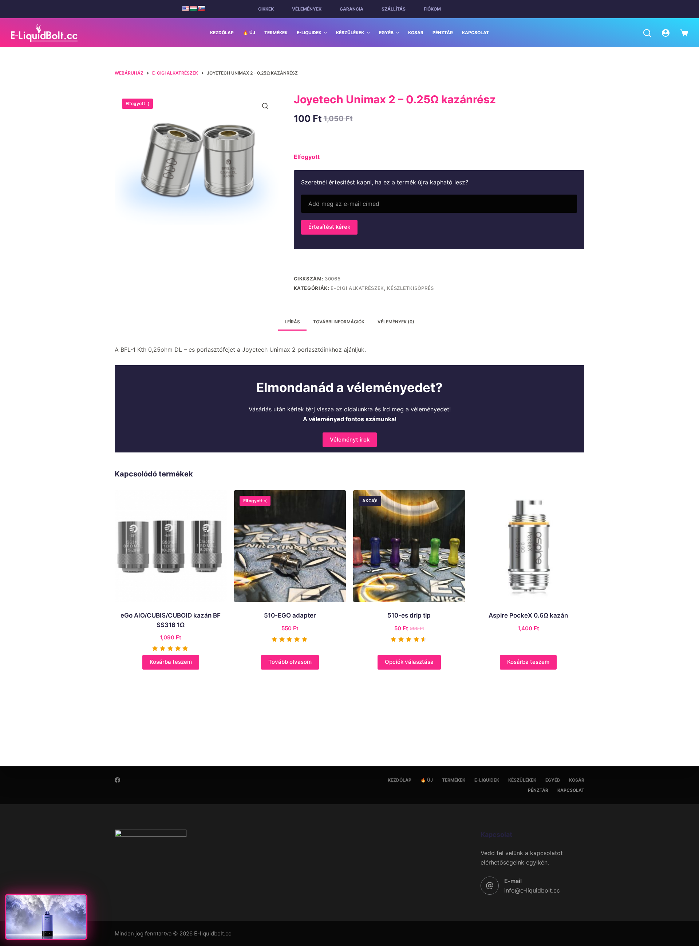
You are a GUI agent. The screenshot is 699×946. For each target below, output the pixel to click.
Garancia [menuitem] (351, 9)
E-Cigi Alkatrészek (357, 288)
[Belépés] (666, 33)
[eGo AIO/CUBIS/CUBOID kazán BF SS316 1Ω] (171, 546)
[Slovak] (201, 8)
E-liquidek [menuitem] (309, 32)
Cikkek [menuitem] (266, 9)
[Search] (647, 33)
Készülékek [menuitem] (350, 32)
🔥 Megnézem (45, 929)
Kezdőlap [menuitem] (222, 32)
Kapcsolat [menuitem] (475, 32)
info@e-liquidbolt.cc (532, 890)
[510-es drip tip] (409, 546)
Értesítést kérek (329, 226)
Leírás (292, 321)
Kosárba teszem (171, 661)
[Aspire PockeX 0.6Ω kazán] (529, 546)
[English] (185, 8)
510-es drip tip (409, 615)
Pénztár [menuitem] (443, 32)
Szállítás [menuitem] (394, 9)
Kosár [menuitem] (415, 32)
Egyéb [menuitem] (386, 32)
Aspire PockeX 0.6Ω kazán (528, 615)
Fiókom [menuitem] (432, 9)
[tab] (292, 322)
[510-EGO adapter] (290, 546)
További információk (338, 321)
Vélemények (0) (396, 321)
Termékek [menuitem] (276, 32)
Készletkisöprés (410, 288)
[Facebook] (117, 780)
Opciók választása (409, 661)
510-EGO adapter (290, 615)
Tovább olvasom (290, 661)
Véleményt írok (350, 439)
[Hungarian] (193, 8)
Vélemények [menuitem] (306, 9)
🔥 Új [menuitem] (249, 32)
